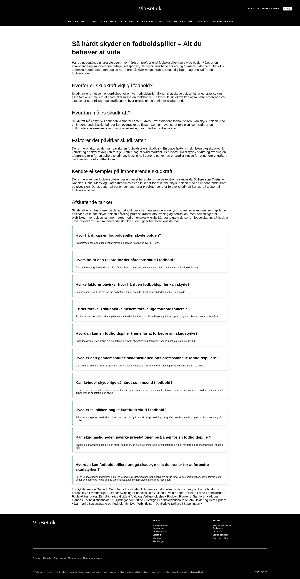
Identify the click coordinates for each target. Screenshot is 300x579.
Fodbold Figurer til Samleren (186, 496)
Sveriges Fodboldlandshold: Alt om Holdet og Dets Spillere (186, 500)
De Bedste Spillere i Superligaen (177, 503)
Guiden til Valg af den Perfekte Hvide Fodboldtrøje (188, 493)
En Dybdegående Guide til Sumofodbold (99, 489)
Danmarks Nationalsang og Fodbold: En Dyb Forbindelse (113, 503)
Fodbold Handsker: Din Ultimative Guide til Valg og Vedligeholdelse (118, 496)
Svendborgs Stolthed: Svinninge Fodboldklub (120, 493)
